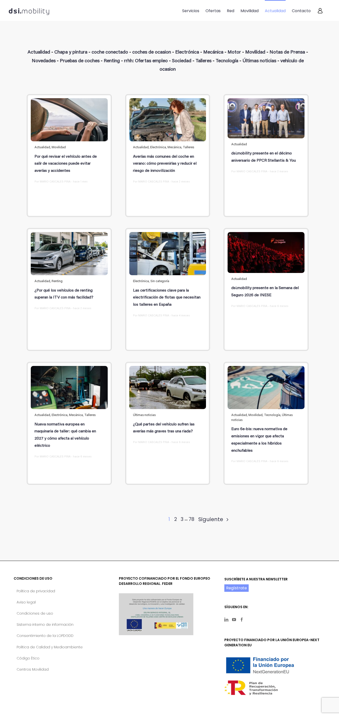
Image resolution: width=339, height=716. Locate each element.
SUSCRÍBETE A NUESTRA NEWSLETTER (256, 579)
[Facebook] (242, 620)
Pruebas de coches (80, 61)
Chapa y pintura (70, 52)
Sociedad (181, 61)
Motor (234, 52)
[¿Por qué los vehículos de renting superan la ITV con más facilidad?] (69, 253)
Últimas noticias (259, 61)
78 (191, 519)
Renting (112, 61)
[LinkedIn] (226, 620)
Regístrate (236, 588)
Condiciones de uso (35, 613)
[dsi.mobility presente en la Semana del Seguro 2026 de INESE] (266, 252)
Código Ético (28, 658)
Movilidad (255, 52)
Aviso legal (26, 602)
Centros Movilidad (33, 669)
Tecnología (227, 61)
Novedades (44, 61)
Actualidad (39, 52)
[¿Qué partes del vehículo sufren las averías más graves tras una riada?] (167, 387)
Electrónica (187, 52)
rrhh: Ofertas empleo (146, 61)
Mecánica (213, 52)
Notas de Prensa (287, 52)
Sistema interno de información (45, 624)
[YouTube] (234, 620)
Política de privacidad (36, 591)
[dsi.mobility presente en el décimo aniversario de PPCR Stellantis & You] (266, 118)
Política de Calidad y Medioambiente (50, 647)
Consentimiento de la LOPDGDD (45, 635)
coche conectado (110, 52)
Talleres (203, 61)
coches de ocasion (151, 52)
